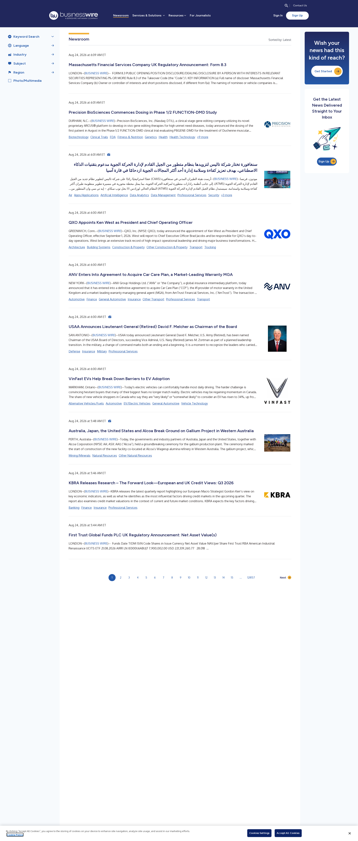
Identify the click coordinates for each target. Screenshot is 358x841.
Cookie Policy (15, 834)
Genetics (151, 137)
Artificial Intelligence (114, 195)
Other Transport (153, 299)
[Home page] (73, 15)
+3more (226, 195)
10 (189, 577)
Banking (74, 507)
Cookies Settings (259, 832)
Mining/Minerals (79, 455)
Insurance (134, 299)
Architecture (77, 247)
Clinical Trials (99, 137)
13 (215, 577)
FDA (113, 137)
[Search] (286, 5)
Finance (92, 299)
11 (198, 577)
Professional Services (192, 195)
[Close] (349, 833)
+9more (202, 137)
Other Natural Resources (135, 455)
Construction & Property (128, 247)
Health (163, 137)
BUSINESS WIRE (96, 73)
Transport (195, 247)
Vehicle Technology (194, 403)
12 (206, 577)
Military (102, 351)
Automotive (77, 299)
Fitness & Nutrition (130, 137)
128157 (251, 577)
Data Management (163, 195)
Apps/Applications (86, 195)
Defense (74, 351)
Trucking (210, 247)
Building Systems (98, 247)
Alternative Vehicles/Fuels (86, 403)
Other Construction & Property (167, 247)
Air (70, 195)
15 (232, 577)
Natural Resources (104, 455)
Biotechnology (79, 137)
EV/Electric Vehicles (137, 403)
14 (223, 577)
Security (213, 195)
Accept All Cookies (288, 832)
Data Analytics (139, 195)
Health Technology (182, 137)
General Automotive (112, 299)
